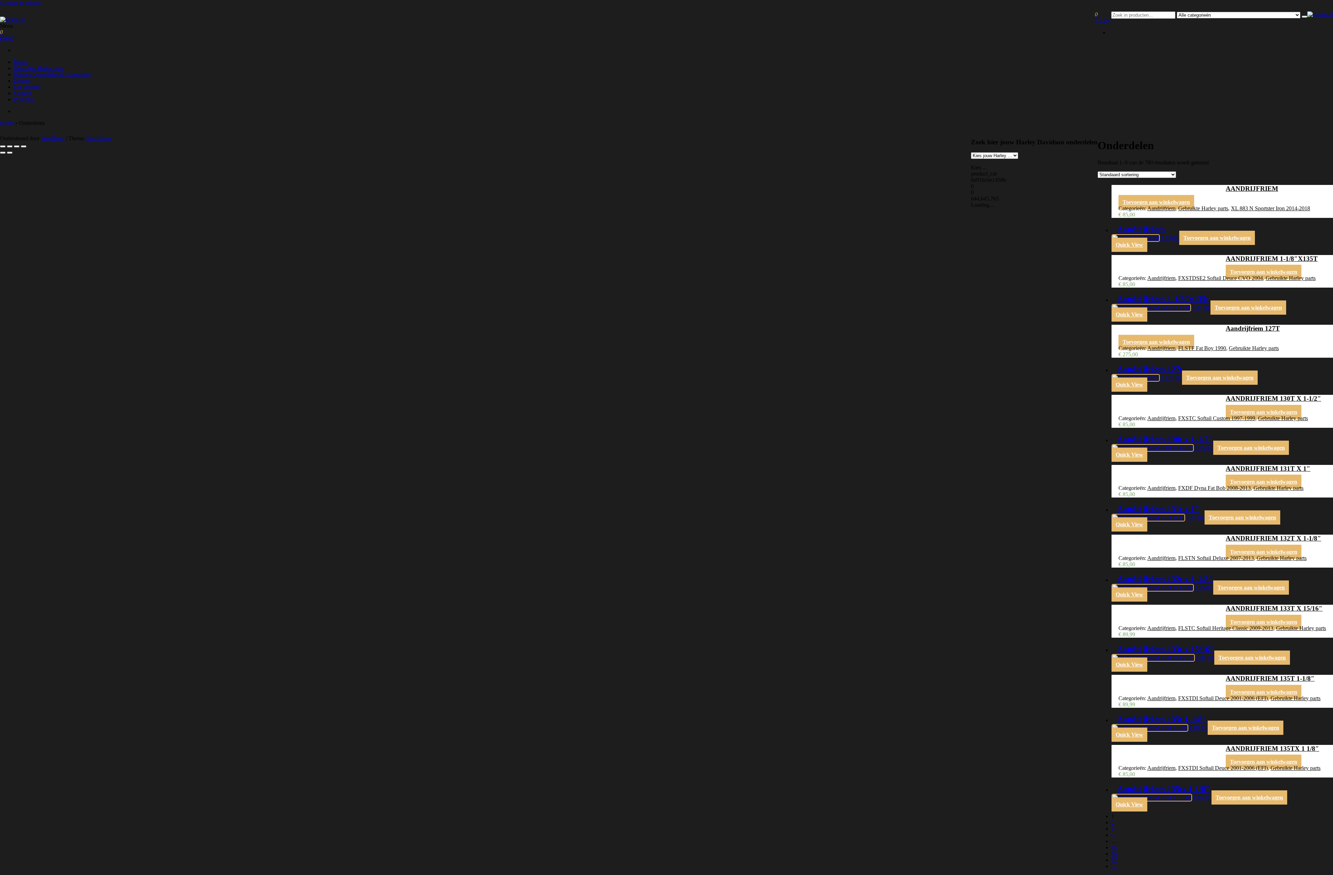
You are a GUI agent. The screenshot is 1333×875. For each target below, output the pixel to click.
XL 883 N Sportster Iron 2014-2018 (1270, 208)
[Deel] (16, 146)
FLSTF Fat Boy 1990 (1202, 348)
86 (1114, 854)
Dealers (22, 81)
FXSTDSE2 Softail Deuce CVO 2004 (1220, 278)
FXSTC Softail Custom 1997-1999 (1216, 418)
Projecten (24, 99)
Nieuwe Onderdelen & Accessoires (52, 74)
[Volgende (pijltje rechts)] (9, 153)
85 (1114, 847)
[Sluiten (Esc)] (23, 146)
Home (20, 62)
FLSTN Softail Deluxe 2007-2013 (1216, 558)
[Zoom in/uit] (3, 146)
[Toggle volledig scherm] (9, 146)
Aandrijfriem (1161, 208)
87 (1114, 860)
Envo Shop (98, 138)
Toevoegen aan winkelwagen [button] (1156, 202)
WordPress (53, 138)
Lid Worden (27, 87)
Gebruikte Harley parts (39, 68)
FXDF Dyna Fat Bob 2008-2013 (1214, 488)
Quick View (1129, 245)
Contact (22, 93)
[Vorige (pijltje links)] (3, 153)
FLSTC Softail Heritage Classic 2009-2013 (1225, 628)
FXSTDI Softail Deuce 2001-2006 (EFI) (1223, 698)
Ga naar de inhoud (20, 3)
